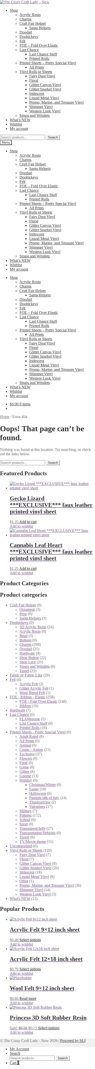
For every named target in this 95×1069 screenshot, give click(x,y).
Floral (33, 80)
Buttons (25, 640)
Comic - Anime (31, 750)
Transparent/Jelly (32, 828)
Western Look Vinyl (44, 111)
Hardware (27, 653)
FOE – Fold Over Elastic (38, 45)
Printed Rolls (39, 58)
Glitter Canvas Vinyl (45, 85)
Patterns (25, 815)
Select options (30, 940)
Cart (14, 1063)
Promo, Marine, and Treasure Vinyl (56, 102)
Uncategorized (21, 846)
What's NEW (20, 898)
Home (5, 417)
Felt (22, 41)
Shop (14, 10)
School (24, 820)
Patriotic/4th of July (44, 798)
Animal (25, 745)
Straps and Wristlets (34, 115)
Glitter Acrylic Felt (33, 688)
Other (23, 881)
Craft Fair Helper (32, 23)
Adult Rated (28, 736)
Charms (25, 19)
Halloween (37, 793)
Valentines (37, 806)
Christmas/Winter (42, 785)
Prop (23, 614)
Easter (34, 789)
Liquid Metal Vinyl (44, 98)
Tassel (24, 671)
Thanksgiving (39, 802)
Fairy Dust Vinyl (42, 76)
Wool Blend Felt (32, 693)
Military (25, 811)
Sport (23, 824)
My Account (19, 1049)
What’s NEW (20, 120)
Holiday (25, 780)
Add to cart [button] (28, 522)
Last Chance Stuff (43, 54)
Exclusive (27, 754)
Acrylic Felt (28, 684)
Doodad (25, 32)
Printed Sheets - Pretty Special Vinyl (38, 732)
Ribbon (25, 706)
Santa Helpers (40, 28)
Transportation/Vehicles (37, 833)
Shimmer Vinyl (41, 107)
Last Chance (29, 50)
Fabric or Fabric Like (26, 675)
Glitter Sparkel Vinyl (45, 89)
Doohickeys (28, 37)
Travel (24, 837)
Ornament (27, 609)
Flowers (25, 758)
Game (24, 767)
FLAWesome (29, 719)
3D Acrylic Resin (32, 627)
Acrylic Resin (30, 15)
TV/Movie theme (32, 842)
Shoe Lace (27, 662)
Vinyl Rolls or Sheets (35, 72)
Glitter (24, 771)
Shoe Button (29, 658)
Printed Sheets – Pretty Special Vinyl (47, 63)
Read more (27, 998)
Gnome (25, 776)
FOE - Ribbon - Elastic (27, 697)
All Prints (36, 67)
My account (19, 129)
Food (23, 763)
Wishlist (16, 124)
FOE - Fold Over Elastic (38, 701)
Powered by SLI (73, 1041)
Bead (23, 636)
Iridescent (36, 93)
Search (53, 137)
